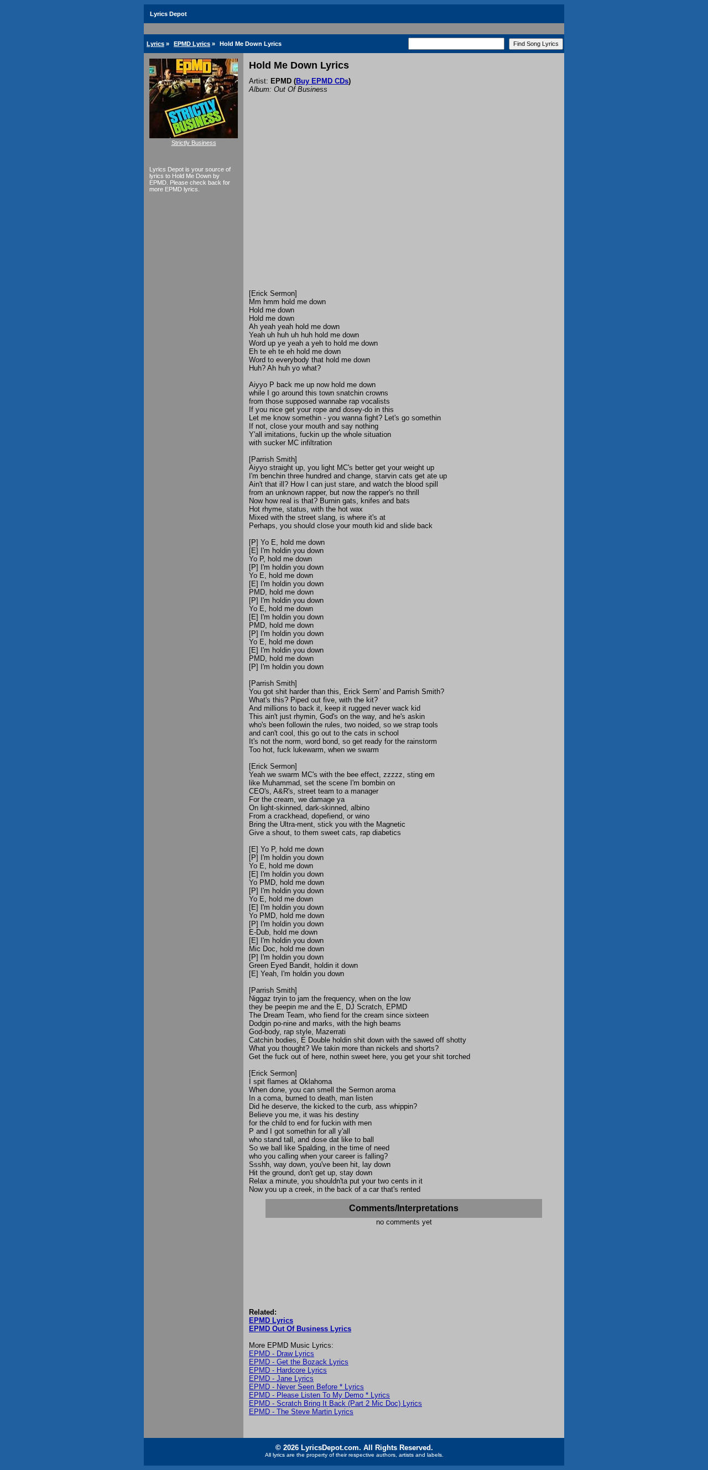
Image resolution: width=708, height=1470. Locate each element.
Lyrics (155, 43)
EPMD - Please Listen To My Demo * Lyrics (319, 1395)
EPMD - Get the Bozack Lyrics (298, 1362)
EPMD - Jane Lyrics (281, 1378)
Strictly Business (193, 142)
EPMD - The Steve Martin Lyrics (301, 1412)
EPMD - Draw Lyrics (281, 1353)
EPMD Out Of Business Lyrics (300, 1329)
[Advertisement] (403, 206)
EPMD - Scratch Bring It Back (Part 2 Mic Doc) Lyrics (335, 1403)
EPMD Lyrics (192, 43)
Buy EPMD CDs (322, 81)
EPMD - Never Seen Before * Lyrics (306, 1387)
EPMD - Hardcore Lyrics (288, 1370)
